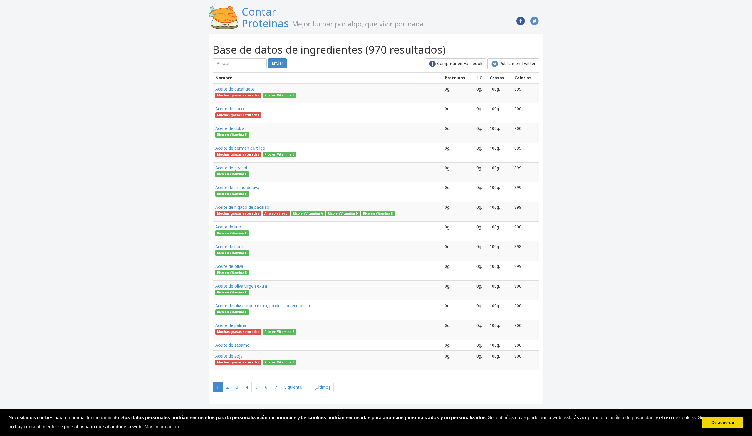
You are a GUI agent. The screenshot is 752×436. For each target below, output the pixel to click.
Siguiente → (295, 387)
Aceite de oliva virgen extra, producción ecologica (262, 305)
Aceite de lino (228, 227)
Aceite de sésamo (232, 345)
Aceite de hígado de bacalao (242, 207)
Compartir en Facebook (459, 63)
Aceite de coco (229, 108)
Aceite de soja (229, 356)
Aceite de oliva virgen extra (241, 286)
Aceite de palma (230, 325)
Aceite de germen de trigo (240, 148)
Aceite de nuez (229, 246)
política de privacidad (631, 417)
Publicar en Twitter (517, 63)
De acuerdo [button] (722, 422)
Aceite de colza (229, 128)
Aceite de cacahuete (234, 89)
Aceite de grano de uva (237, 187)
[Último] (322, 387)
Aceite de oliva (229, 266)
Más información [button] (162, 426)
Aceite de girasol (231, 168)
